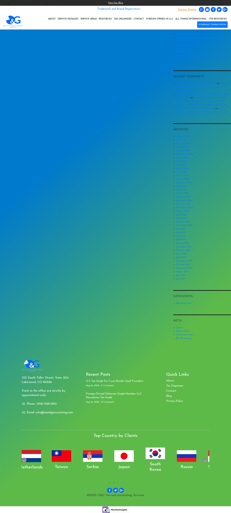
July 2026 (181, 140)
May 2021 (181, 236)
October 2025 (183, 151)
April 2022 (181, 218)
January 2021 (182, 243)
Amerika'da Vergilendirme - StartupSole (196, 83)
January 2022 (183, 222)
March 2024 (182, 175)
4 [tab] (122, 483)
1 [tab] (109, 483)
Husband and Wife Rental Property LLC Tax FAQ (201, 59)
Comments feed (184, 335)
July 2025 (180, 161)
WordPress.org (183, 338)
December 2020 (184, 247)
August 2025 (182, 158)
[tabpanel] (37, 460)
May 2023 (181, 186)
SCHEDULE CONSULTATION (212, 25)
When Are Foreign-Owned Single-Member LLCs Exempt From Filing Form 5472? (203, 87)
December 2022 (184, 200)
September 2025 (184, 154)
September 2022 (184, 207)
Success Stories (187, 9)
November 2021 (184, 225)
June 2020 (181, 254)
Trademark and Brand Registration (118, 9)
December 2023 (184, 183)
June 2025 (181, 165)
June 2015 (181, 279)
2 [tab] (113, 483)
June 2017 (181, 275)
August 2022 (182, 211)
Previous (24, 460)
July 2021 (180, 229)
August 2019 (182, 272)
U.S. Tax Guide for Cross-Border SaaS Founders (200, 34)
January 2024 (183, 179)
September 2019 (184, 268)
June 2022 (181, 215)
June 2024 (181, 172)
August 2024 (182, 168)
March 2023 (182, 193)
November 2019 (184, 261)
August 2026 (182, 136)
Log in (179, 328)
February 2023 (183, 197)
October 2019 (183, 264)
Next (204, 460)
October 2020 (183, 250)
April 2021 (181, 240)
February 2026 (183, 143)
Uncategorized (183, 303)
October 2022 (183, 204)
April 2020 (181, 257)
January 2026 (183, 147)
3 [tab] (117, 483)
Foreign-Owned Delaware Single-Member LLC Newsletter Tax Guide (114, 395)
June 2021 (181, 232)
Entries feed (182, 331)
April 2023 (181, 190)
